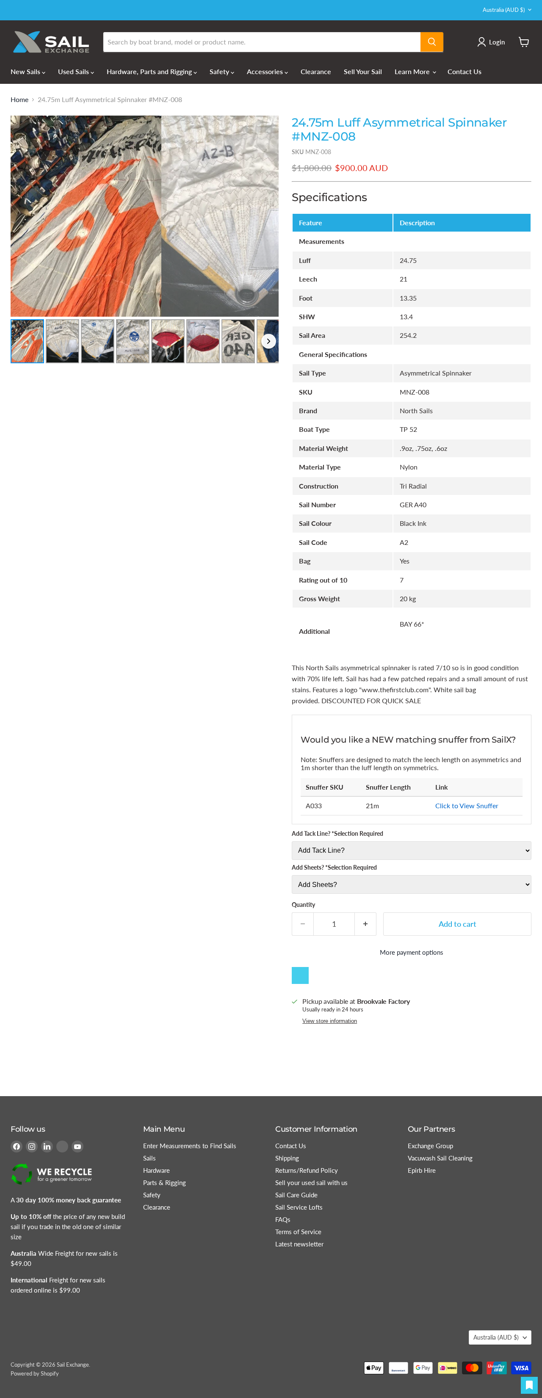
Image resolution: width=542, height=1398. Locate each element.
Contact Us (464, 71)
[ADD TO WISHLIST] (300, 975)
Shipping (287, 1158)
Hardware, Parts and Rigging (150, 71)
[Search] (431, 42)
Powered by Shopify (35, 1373)
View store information (329, 1021)
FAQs (282, 1219)
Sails (149, 1158)
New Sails (26, 71)
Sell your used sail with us (311, 1182)
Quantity (303, 904)
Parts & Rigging (164, 1182)
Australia (504, 9)
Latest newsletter (299, 1244)
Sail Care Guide (296, 1195)
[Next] (266, 216)
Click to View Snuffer (466, 805)
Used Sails (74, 71)
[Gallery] (145, 241)
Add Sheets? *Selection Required (334, 867)
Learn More (413, 71)
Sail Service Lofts (299, 1207)
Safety (220, 71)
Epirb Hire (422, 1170)
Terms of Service (298, 1231)
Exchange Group (430, 1145)
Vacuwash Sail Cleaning (440, 1158)
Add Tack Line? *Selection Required (337, 833)
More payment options (411, 952)
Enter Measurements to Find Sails (189, 1145)
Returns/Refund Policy (306, 1170)
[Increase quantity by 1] (365, 924)
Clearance (316, 71)
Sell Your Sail (363, 71)
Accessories (266, 71)
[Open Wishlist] (529, 1385)
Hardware (156, 1170)
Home (19, 99)
